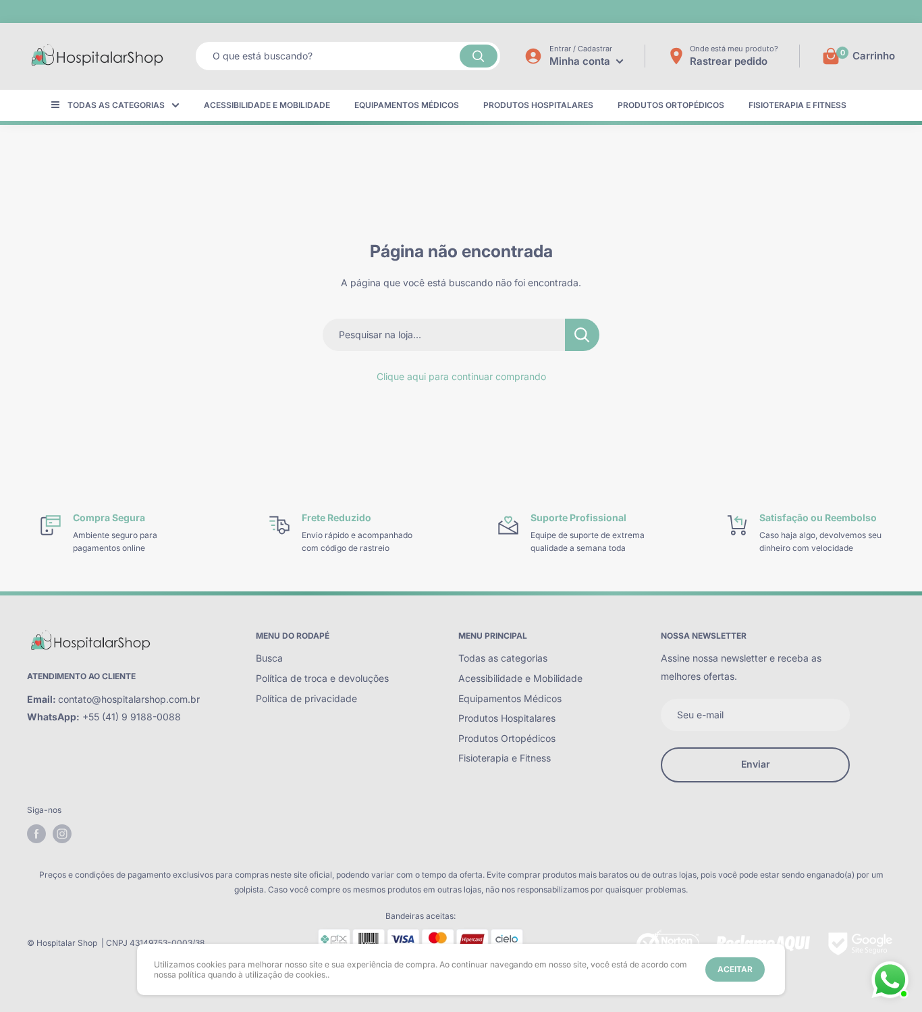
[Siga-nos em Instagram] (62, 833)
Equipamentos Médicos (406, 105)
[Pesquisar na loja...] (582, 335)
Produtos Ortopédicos (671, 105)
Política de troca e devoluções (322, 678)
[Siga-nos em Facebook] (36, 833)
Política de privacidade (306, 698)
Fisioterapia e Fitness (797, 105)
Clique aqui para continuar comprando (461, 376)
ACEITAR (735, 969)
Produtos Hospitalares (538, 105)
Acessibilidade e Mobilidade (267, 105)
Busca (269, 658)
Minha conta (581, 61)
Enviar (755, 764)
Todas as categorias (116, 105)
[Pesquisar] (478, 56)
